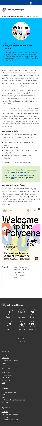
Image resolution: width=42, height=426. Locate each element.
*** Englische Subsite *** (2, 16)
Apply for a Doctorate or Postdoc (13, 400)
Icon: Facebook (10, 312)
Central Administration (10, 419)
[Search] (36, 2)
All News (22, 16)
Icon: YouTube (22, 324)
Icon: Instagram (21, 312)
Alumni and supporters (10, 360)
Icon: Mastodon (10, 324)
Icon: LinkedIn (32, 324)
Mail (15, 277)
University (7, 16)
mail (12, 178)
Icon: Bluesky (33, 312)
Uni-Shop (5, 402)
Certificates (6, 380)
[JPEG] (21, 235)
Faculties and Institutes (10, 414)
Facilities (5, 417)
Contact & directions (9, 392)
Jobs (3, 397)
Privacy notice (7, 375)
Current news (15, 16)
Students (5, 355)
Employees (5, 358)
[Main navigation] (38, 10)
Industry (4, 363)
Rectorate (5, 412)
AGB (3, 383)
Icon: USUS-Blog (21, 337)
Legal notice (6, 372)
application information (23, 175)
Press (4, 395)
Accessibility (6, 377)
